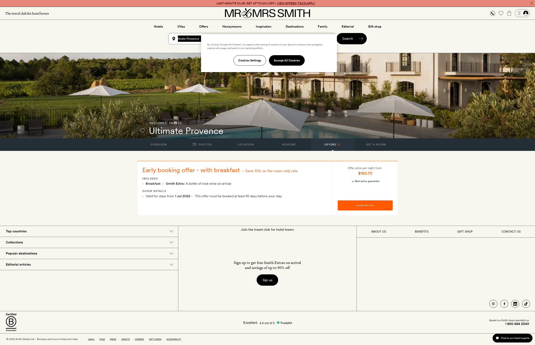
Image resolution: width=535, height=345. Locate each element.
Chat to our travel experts (515, 338)
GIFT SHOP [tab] (465, 231)
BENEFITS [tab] (421, 231)
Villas (181, 26)
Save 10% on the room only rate (271, 171)
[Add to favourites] (142, 130)
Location (246, 144)
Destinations (295, 26)
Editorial (348, 26)
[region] (269, 53)
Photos (205, 144)
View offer (365, 205)
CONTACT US (511, 231)
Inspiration (263, 26)
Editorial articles (18, 264)
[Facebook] (504, 304)
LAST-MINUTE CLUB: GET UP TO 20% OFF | (266, 3)
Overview (159, 144)
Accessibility (173, 339)
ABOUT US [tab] (378, 231)
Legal (91, 339)
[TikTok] (526, 304)
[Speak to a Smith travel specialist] (492, 13)
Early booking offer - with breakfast (191, 170)
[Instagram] (493, 304)
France (175, 123)
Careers (139, 339)
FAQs (102, 339)
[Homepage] (267, 13)
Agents (125, 339)
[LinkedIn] (515, 304)
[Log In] (522, 13)
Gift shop (374, 26)
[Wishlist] (501, 13)
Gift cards (155, 339)
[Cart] (509, 13)
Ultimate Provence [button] (187, 38)
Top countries (16, 231)
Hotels (158, 26)
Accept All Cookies (287, 60)
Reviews (289, 144)
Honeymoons (232, 26)
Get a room (376, 144)
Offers (203, 26)
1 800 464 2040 (517, 324)
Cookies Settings (249, 60)
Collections (14, 242)
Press (113, 339)
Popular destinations (21, 253)
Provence (158, 123)
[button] (492, 13)
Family (322, 26)
